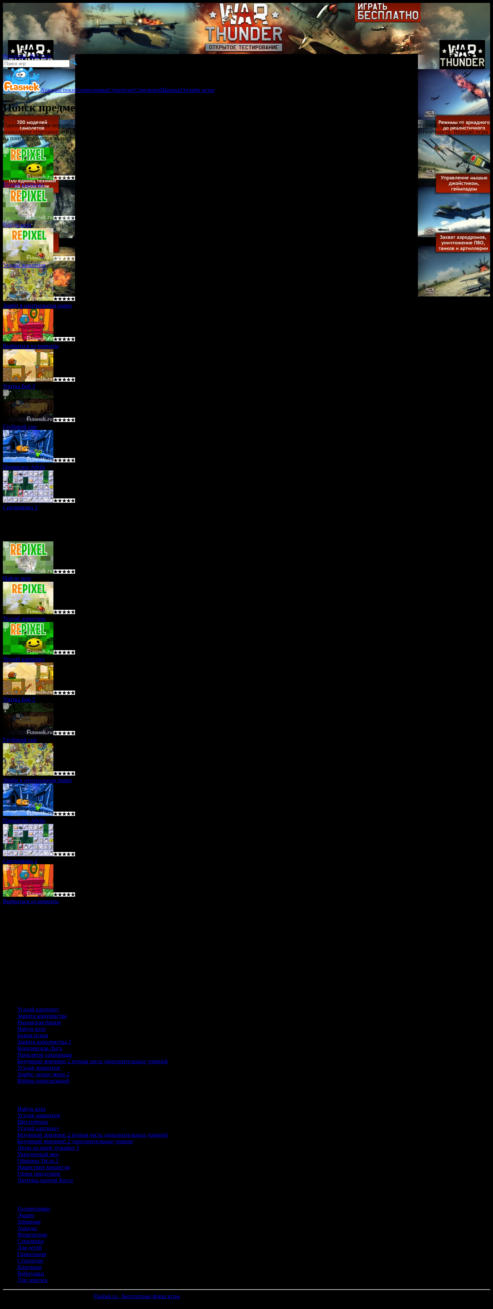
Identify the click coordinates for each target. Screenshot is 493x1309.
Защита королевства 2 (44, 1042)
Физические (32, 1235)
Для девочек (32, 1280)
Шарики (170, 90)
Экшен (25, 1215)
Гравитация (31, 1254)
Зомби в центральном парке (37, 305)
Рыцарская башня (39, 1022)
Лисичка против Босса (45, 1180)
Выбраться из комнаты (31, 346)
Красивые (29, 1267)
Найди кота (31, 1029)
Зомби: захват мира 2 (43, 1074)
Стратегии (121, 90)
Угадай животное (24, 265)
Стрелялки (147, 90)
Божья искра (32, 1035)
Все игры (14, 56)
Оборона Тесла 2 (37, 1161)
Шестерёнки (32, 1122)
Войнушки (30, 1273)
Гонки (67, 90)
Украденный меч (38, 1154)
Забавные (29, 1222)
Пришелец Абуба (24, 467)
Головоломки (91, 90)
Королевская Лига (39, 1048)
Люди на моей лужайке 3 (48, 1148)
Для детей (29, 1247)
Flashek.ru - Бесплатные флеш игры (136, 1296)
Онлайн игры (197, 90)
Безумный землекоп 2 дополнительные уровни (75, 1141)
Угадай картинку (24, 184)
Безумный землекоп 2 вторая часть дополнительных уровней (92, 1061)
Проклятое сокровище (44, 1055)
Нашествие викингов (43, 1167)
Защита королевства (42, 1016)
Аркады (50, 90)
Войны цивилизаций (43, 1081)
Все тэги (40, 56)
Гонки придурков (38, 1174)
